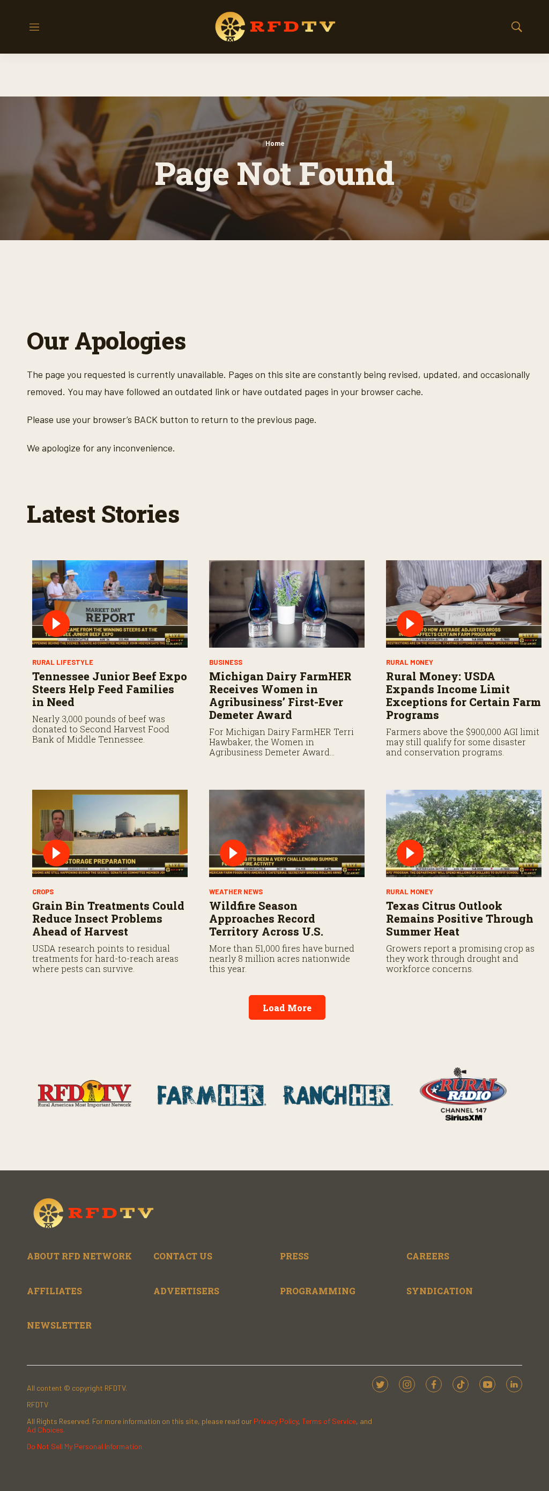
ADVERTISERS (186, 1291)
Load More (287, 1007)
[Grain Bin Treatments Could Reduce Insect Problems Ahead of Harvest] (110, 833)
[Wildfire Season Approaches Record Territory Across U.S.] (287, 833)
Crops (43, 891)
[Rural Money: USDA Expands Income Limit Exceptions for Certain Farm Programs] (463, 604)
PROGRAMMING (317, 1291)
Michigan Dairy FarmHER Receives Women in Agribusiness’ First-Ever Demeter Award (280, 695)
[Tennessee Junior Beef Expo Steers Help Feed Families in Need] (110, 604)
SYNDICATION (439, 1291)
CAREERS (427, 1256)
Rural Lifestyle (62, 662)
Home (274, 143)
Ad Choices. (46, 1429)
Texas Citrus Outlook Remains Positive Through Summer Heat (459, 918)
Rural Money (409, 662)
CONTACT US (182, 1256)
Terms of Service (329, 1421)
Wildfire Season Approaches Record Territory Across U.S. (266, 918)
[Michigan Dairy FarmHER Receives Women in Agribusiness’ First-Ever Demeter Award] (287, 604)
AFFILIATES (54, 1291)
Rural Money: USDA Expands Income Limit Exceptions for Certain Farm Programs (463, 695)
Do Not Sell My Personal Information (84, 1446)
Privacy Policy (276, 1421)
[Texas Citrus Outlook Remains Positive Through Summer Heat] (463, 833)
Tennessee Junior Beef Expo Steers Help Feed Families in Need (109, 689)
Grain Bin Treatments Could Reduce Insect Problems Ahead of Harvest (108, 918)
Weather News (236, 891)
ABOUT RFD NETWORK (79, 1256)
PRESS (294, 1256)
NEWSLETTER (59, 1325)
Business (225, 662)
